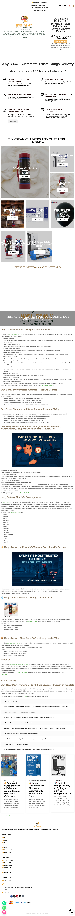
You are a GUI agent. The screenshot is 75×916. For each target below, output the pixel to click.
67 (7, 815)
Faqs (25, 696)
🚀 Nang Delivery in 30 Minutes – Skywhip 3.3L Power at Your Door (36, 789)
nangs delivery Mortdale (15, 334)
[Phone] (4, 903)
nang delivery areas (15, 512)
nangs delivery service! (47, 385)
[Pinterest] (17, 896)
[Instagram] (14, 896)
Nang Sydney (6, 502)
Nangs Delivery (8, 780)
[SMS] (4, 912)
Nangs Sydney (14, 780)
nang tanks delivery (32, 621)
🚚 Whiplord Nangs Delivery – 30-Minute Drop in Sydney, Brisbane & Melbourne (12, 790)
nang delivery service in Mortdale (19, 664)
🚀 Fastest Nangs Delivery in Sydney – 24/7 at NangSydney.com (63, 788)
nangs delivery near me (13, 643)
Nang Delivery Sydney (35, 780)
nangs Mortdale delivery (18, 405)
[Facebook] (11, 896)
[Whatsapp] (4, 908)
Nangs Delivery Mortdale (31, 484)
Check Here (13, 121)
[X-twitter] (20, 896)
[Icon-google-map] (23, 896)
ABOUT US (4, 675)
